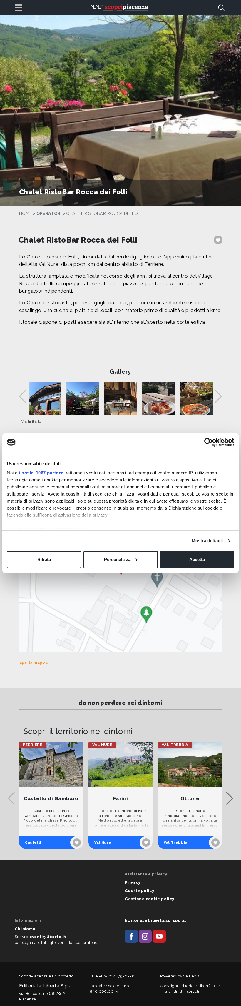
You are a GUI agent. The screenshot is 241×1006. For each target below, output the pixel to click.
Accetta (197, 559)
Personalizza (117, 559)
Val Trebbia (176, 842)
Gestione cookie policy (149, 899)
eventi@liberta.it (47, 937)
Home (25, 213)
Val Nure (102, 842)
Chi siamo (25, 929)
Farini (120, 798)
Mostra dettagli (207, 540)
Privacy (132, 882)
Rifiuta (44, 559)
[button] (230, 798)
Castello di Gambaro (51, 798)
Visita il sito (31, 421)
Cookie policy (139, 890)
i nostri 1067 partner (41, 472)
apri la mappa (33, 662)
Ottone (189, 798)
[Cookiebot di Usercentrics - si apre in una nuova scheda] (208, 442)
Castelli (33, 842)
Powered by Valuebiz (179, 976)
